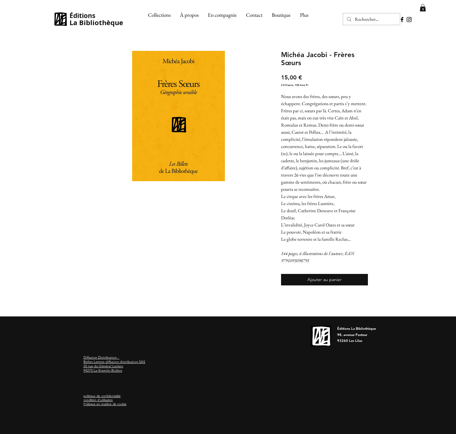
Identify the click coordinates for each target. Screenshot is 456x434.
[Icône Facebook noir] (402, 19)
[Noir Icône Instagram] (409, 19)
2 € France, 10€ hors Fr (294, 85)
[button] (159, 15)
